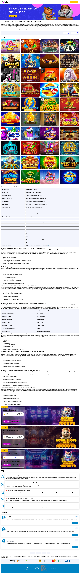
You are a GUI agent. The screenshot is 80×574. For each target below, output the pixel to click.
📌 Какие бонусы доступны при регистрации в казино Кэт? (19, 490)
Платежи (32, 1)
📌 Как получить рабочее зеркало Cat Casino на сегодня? (18, 475)
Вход (67, 1)
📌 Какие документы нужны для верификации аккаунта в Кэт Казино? (21, 482)
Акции (44, 552)
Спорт (48, 552)
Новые (5, 32)
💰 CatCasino (12, 1)
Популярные (10, 32)
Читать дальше (15, 421)
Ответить (75, 523)
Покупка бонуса (27, 32)
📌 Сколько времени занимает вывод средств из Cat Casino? (19, 498)
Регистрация (74, 1)
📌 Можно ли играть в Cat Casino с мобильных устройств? (18, 505)
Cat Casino (32, 552)
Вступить (6, 421)
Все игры (18, 1)
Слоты (15, 32)
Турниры (23, 1)
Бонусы (27, 1)
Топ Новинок (20, 32)
